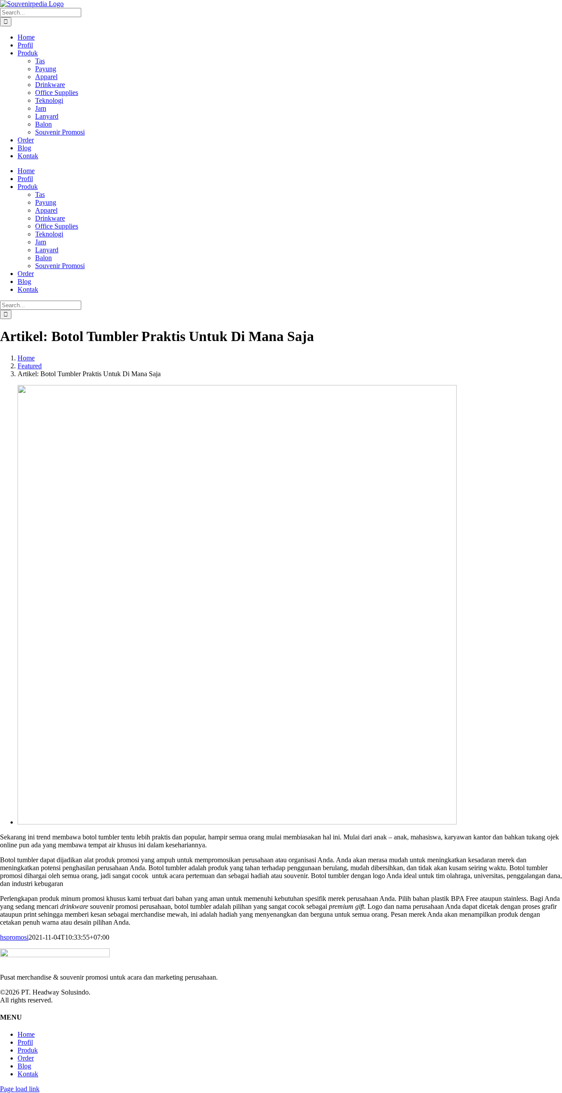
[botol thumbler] (237, 822)
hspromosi (14, 937)
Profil (25, 1042)
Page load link (20, 1089)
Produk (28, 1050)
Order (26, 1058)
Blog (24, 1066)
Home (26, 1034)
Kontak (28, 1074)
